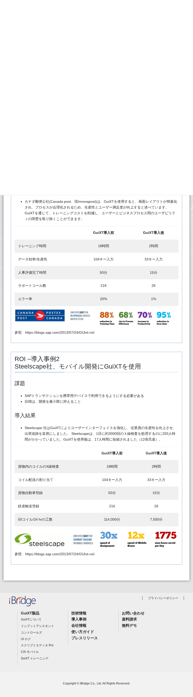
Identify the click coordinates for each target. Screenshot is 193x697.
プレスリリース (84, 638)
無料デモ (129, 625)
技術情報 (78, 613)
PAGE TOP (183, 672)
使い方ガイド (82, 632)
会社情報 (78, 625)
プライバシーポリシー (163, 598)
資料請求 (129, 619)
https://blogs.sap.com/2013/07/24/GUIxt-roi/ (59, 332)
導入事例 (78, 619)
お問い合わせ (133, 613)
